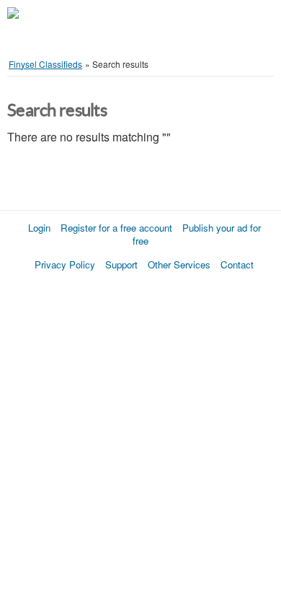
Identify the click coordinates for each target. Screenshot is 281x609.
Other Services (179, 264)
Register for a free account (116, 228)
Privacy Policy (65, 264)
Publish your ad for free (197, 234)
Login (39, 228)
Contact (237, 264)
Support (121, 264)
